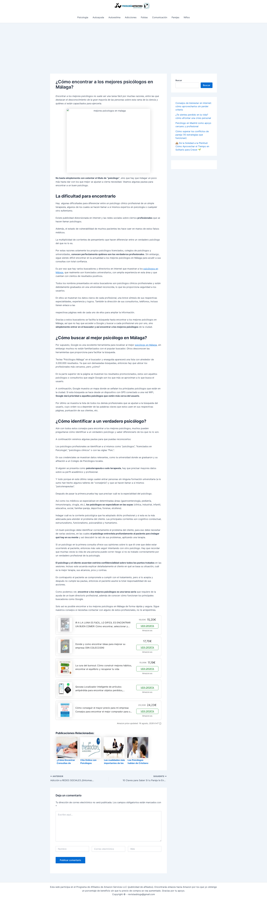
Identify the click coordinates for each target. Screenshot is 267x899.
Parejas (175, 17)
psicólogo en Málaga (146, 344)
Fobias (144, 17)
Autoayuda (98, 17)
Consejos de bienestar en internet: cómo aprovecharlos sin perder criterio (193, 106)
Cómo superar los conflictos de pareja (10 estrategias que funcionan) (192, 134)
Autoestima (114, 17)
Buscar (178, 80)
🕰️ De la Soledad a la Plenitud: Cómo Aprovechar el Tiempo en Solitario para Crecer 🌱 (192, 146)
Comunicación (159, 17)
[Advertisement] (133, 43)
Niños (187, 17)
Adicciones (130, 17)
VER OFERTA (147, 626)
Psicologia (82, 17)
